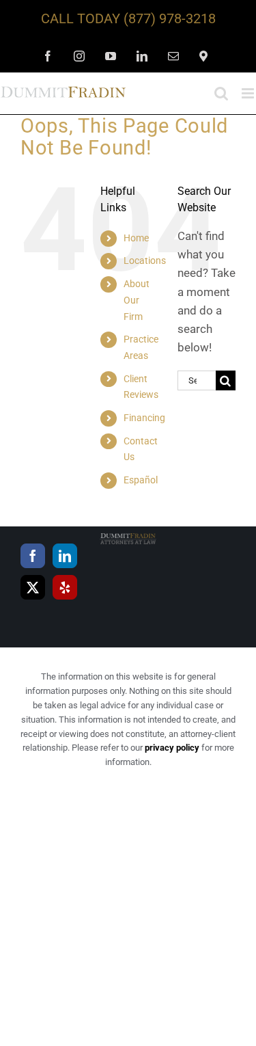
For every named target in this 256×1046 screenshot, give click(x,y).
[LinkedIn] (65, 556)
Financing (144, 417)
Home (136, 237)
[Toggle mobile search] (221, 93)
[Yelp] (65, 587)
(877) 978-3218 (170, 18)
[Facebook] (32, 556)
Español (141, 479)
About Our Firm (137, 300)
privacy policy (172, 747)
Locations (145, 260)
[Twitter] (32, 587)
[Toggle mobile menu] (249, 93)
